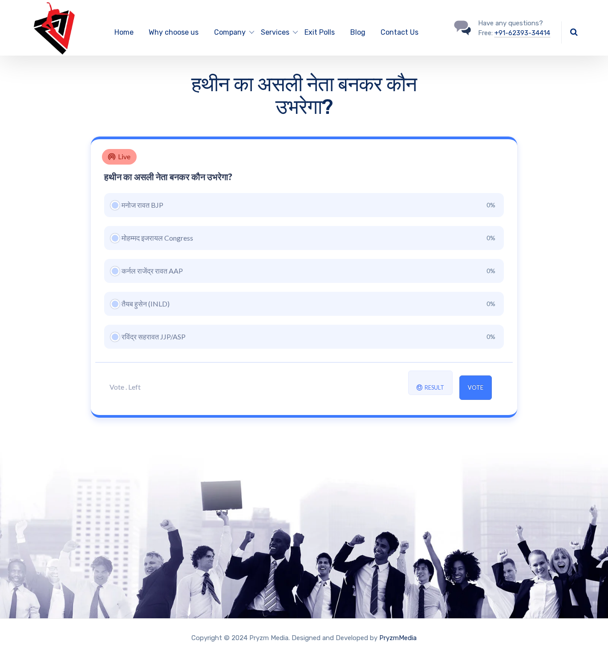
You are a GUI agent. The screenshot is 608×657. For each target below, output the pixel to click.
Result (434, 387)
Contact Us (399, 32)
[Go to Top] (590, 637)
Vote (475, 387)
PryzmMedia (398, 638)
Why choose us (174, 32)
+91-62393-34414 (522, 33)
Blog (357, 32)
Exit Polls (319, 32)
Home (124, 32)
